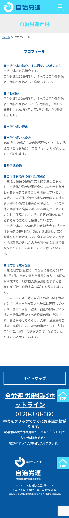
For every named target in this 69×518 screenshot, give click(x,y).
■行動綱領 (11, 93)
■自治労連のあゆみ (17, 137)
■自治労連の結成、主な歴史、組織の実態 (32, 65)
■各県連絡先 (13, 165)
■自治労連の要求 (16, 126)
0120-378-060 (34, 413)
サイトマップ (34, 378)
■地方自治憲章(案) (17, 265)
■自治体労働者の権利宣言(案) (24, 176)
